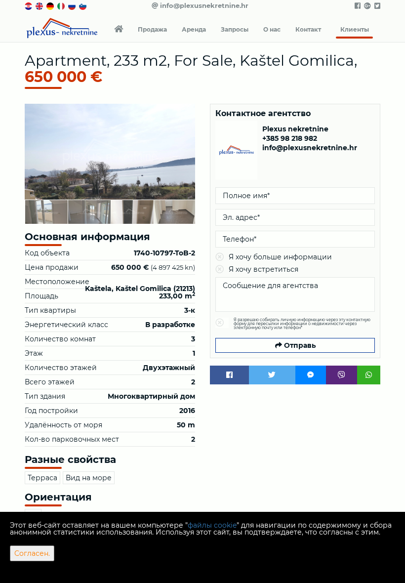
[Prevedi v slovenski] (83, 5)
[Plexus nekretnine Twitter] (376, 5)
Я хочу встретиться (263, 269)
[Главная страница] (118, 29)
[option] (46, 212)
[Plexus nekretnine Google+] (367, 5)
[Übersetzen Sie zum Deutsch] (50, 5)
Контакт (308, 29)
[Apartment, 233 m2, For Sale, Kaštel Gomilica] (110, 152)
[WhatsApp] (369, 375)
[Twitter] (272, 375)
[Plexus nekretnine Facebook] (357, 5)
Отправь (299, 345)
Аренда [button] (194, 29)
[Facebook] (229, 375)
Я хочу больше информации (280, 256)
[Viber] (341, 375)
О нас (272, 29)
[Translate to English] (40, 5)
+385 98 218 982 (289, 138)
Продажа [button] (152, 29)
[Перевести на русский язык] (72, 5)
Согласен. (32, 553)
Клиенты (354, 29)
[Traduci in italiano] (61, 5)
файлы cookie (212, 525)
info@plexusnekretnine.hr (203, 5)
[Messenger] (310, 375)
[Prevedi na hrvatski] (29, 5)
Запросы (234, 29)
